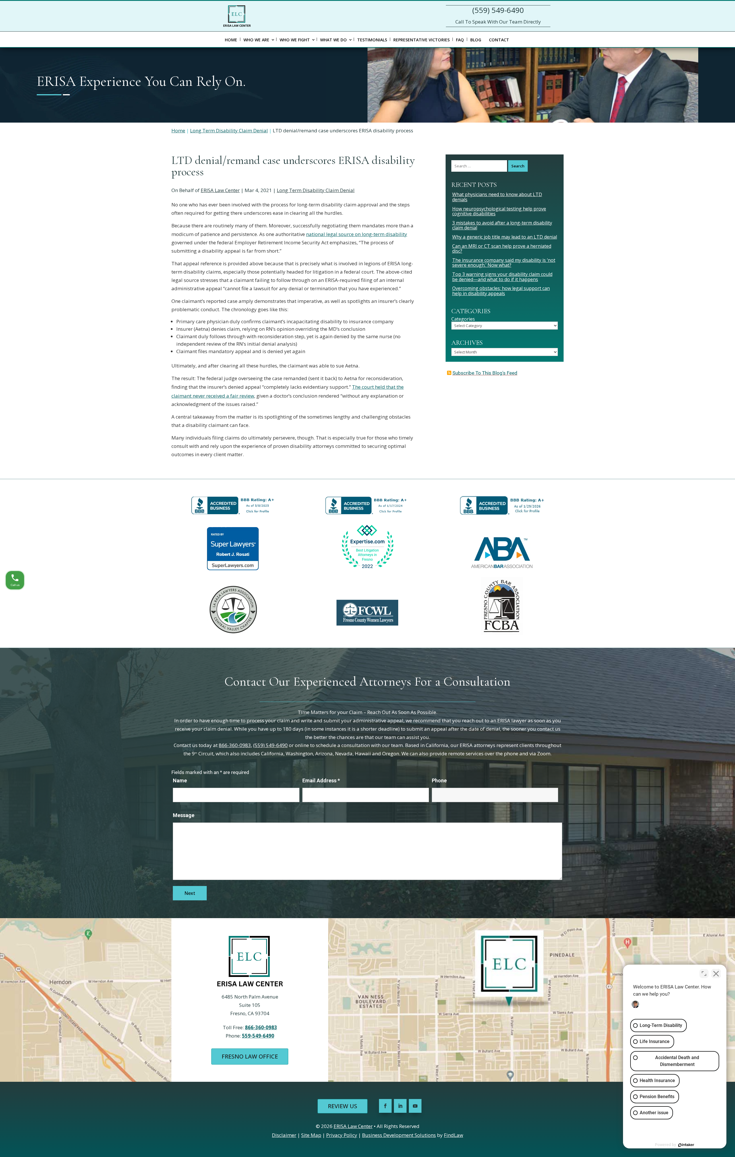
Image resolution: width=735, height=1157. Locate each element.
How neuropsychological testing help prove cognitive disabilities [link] (499, 211)
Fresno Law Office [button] (250, 1056)
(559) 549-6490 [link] (498, 10)
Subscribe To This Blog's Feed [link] (484, 373)
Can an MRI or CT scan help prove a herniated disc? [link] (501, 248)
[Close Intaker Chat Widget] (716, 973)
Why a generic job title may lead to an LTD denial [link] (504, 237)
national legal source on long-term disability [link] (356, 234)
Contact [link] (499, 39)
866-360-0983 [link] (235, 745)
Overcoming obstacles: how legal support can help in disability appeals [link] (501, 291)
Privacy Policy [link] (341, 1135)
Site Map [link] (311, 1135)
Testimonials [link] (372, 39)
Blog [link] (475, 39)
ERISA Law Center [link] (220, 190)
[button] (385, 1106)
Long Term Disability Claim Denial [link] (316, 190)
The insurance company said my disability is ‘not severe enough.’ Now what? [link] (503, 262)
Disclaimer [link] (284, 1135)
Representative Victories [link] (421, 39)
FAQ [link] (460, 39)
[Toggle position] (704, 973)
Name (180, 780)
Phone (439, 780)
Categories (463, 319)
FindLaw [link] (453, 1135)
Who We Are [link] (256, 39)
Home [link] (231, 39)
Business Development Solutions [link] (399, 1135)
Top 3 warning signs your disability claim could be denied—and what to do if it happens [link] (502, 277)
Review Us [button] (342, 1106)
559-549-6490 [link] (258, 1035)
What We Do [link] (333, 39)
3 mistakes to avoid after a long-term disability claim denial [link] (502, 225)
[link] (237, 16)
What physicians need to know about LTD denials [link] (497, 197)
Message (183, 815)
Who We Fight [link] (295, 39)
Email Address (321, 780)
